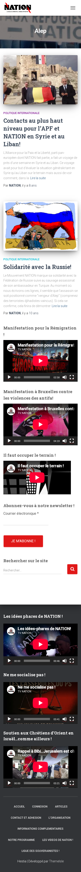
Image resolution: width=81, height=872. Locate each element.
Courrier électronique (21, 513)
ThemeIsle (56, 861)
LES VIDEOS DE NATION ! (57, 840)
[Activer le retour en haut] (72, 863)
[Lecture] (9, 377)
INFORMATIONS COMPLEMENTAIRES (40, 828)
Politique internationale (21, 113)
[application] (40, 361)
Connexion (39, 806)
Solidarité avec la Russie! (37, 267)
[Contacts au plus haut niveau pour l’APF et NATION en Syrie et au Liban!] (40, 79)
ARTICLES (61, 806)
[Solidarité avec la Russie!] (40, 226)
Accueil (19, 806)
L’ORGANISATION (59, 817)
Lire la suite (38, 178)
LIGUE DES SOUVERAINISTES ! (40, 851)
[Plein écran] (72, 377)
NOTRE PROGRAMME (21, 840)
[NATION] (19, 7)
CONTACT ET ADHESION (26, 817)
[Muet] (64, 377)
